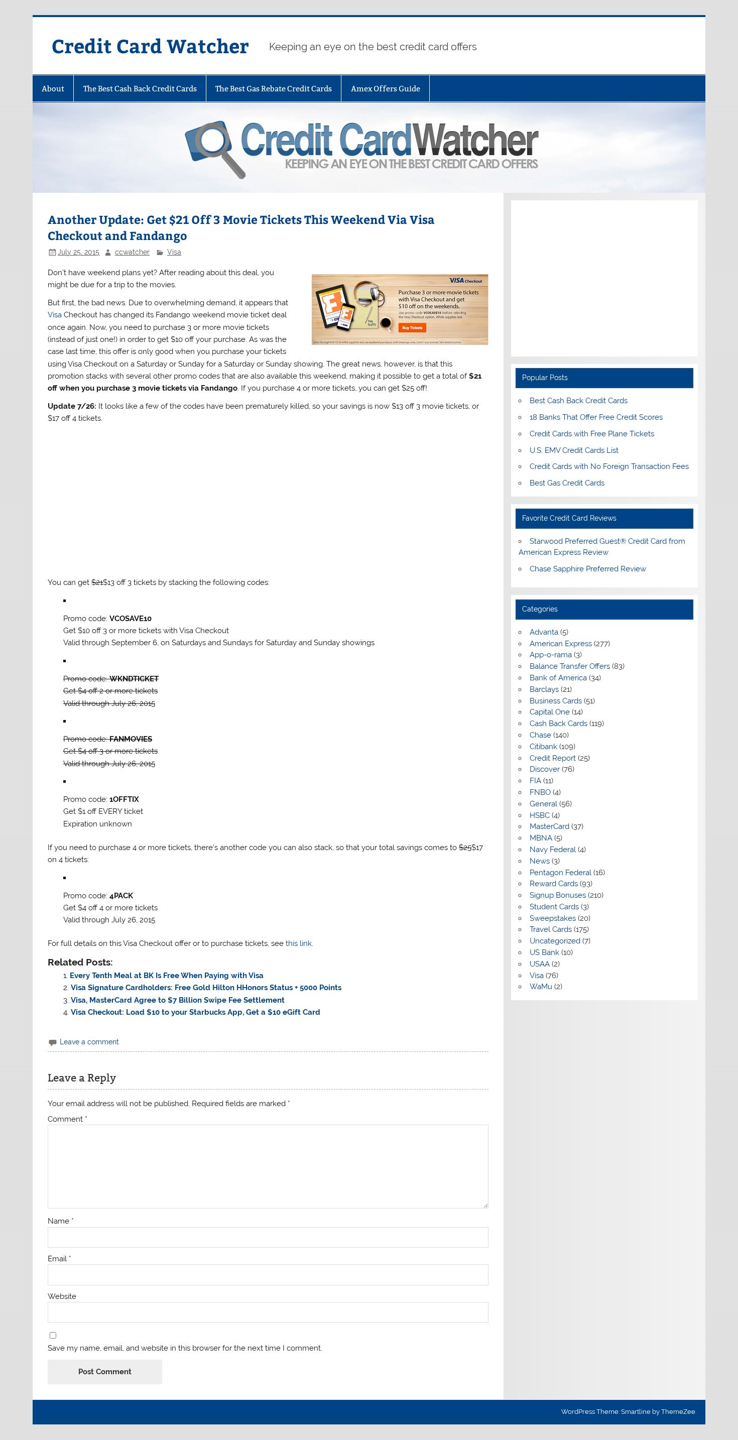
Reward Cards (554, 883)
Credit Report (553, 758)
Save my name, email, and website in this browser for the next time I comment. (185, 1348)
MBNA (541, 838)
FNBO (540, 792)
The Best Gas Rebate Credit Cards (273, 88)
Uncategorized (555, 940)
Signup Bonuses (558, 895)
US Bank (544, 952)
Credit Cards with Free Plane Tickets (592, 433)
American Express (561, 643)
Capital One (550, 711)
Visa (174, 252)
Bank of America (558, 677)
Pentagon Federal (560, 872)
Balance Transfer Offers (570, 666)
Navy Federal (553, 849)
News (540, 861)
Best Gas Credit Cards (567, 483)
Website (62, 1296)
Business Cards (556, 700)
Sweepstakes (553, 918)
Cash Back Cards (558, 723)
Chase (540, 735)
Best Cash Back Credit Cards (579, 400)
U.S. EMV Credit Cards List (574, 450)
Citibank (543, 746)
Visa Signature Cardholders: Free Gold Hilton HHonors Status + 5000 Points (206, 987)
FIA (535, 780)
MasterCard (549, 826)
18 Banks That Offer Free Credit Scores (596, 417)
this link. (299, 943)
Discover (545, 769)
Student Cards (554, 906)
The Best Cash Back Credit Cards (140, 88)
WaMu (541, 986)
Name (61, 1221)
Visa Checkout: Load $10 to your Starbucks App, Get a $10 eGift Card (195, 1012)
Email (59, 1259)
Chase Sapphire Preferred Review (588, 568)
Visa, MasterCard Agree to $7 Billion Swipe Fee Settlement (178, 1000)
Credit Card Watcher (150, 45)
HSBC (540, 815)
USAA (540, 964)
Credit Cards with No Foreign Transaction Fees (609, 466)
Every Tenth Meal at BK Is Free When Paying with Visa (167, 975)
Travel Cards (551, 929)
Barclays (544, 689)
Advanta (544, 632)
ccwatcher (132, 252)
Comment (67, 1119)
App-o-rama (551, 654)
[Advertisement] (268, 500)
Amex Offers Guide (385, 88)
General (543, 803)
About (53, 88)
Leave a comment (89, 1042)
